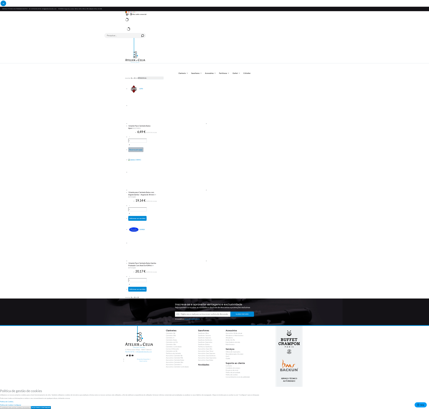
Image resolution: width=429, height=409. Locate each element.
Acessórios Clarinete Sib (174, 355)
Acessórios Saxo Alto (205, 349)
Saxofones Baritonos (205, 340)
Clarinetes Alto (171, 344)
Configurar (17, 405)
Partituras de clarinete (173, 353)
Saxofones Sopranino (205, 342)
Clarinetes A (170, 338)
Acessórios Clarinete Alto (174, 362)
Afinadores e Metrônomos (234, 335)
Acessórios (231, 330)
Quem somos (143, 361)
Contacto (229, 366)
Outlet (228, 358)
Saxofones (203, 330)
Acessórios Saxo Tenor (205, 351)
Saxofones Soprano (204, 338)
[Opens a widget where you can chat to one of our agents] (420, 405)
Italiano (134, 12)
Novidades (203, 365)
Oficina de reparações (233, 352)
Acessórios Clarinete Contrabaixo (177, 367)
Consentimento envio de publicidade (238, 377)
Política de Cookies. (7, 402)
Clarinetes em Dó (172, 342)
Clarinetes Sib (170, 333)
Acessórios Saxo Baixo (205, 360)
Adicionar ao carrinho (137, 218)
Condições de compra (233, 368)
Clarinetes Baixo (171, 340)
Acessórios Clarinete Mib (174, 358)
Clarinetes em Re (171, 351)
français (131, 12)
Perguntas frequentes (143, 359)
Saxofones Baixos (204, 344)
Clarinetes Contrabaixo (174, 347)
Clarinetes (171, 330)
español (129, 12)
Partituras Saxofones (205, 347)
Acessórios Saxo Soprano (206, 353)
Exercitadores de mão (233, 342)
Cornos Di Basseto (172, 349)
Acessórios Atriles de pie (234, 333)
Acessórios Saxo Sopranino (207, 358)
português (126, 12)
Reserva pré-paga (135, 150)
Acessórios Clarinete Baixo (175, 360)
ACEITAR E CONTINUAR (41, 407)
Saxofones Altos (203, 333)
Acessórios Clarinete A (173, 364)
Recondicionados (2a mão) (234, 354)
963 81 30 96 (129, 352)
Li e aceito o (187, 319)
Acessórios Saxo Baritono (207, 355)
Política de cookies (232, 375)
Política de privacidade (233, 372)
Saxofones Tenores (204, 335)
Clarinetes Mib (171, 335)
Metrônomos (230, 344)
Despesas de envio (232, 370)
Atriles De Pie (230, 340)
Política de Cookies (6, 405)
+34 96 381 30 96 (36, 9)
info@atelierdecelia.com (49, 9)
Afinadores (229, 338)
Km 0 (227, 356)
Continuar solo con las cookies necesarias (15, 407)
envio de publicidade (192, 319)
